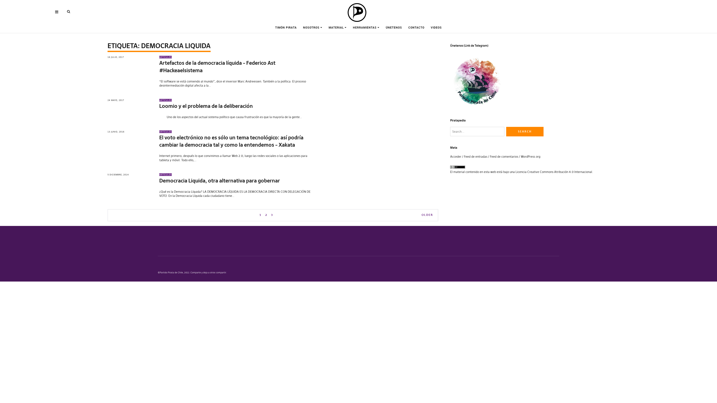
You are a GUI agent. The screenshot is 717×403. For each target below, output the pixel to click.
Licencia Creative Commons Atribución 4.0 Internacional (554, 172)
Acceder (455, 156)
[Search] (68, 11)
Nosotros (311, 27)
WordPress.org (530, 156)
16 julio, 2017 (116, 57)
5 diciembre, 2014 (118, 174)
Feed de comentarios (504, 156)
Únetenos (394, 27)
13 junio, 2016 (116, 131)
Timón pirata (286, 27)
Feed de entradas (475, 156)
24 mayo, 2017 (116, 100)
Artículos (165, 57)
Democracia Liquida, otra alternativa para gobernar (219, 180)
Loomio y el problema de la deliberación (206, 106)
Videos (436, 27)
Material (336, 27)
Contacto (416, 27)
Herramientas (365, 27)
